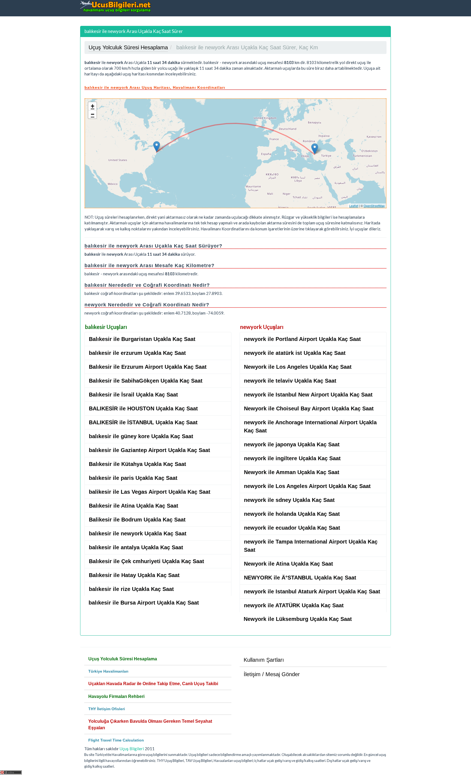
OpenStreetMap (374, 205)
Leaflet (353, 205)
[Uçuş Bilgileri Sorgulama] (115, 6)
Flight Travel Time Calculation (116, 740)
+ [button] (92, 106)
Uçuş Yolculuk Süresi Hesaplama (122, 659)
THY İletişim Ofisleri (106, 709)
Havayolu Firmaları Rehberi (116, 696)
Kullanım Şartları (264, 660)
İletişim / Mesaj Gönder (272, 674)
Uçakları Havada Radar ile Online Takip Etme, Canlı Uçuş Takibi (153, 683)
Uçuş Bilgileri (132, 748)
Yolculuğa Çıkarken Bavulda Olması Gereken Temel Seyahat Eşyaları (150, 724)
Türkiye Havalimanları (108, 671)
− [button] (92, 114)
